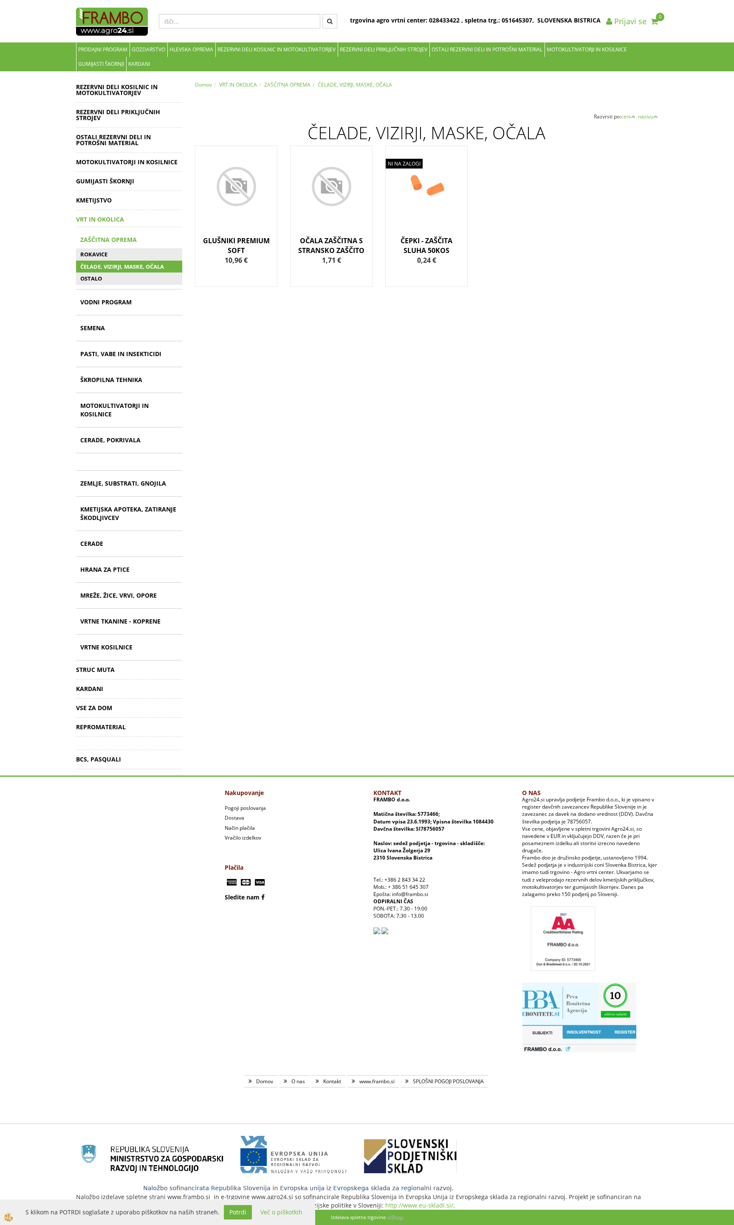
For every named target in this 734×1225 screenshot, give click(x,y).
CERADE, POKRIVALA (110, 440)
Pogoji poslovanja (245, 808)
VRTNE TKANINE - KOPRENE (120, 621)
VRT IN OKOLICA (238, 84)
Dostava (234, 817)
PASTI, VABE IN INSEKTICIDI (120, 354)
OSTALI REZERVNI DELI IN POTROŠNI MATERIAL (487, 49)
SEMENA (92, 328)
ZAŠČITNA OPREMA (108, 240)
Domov (203, 84)
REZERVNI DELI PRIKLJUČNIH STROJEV (383, 49)
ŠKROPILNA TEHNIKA (111, 380)
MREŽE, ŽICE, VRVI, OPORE (118, 595)
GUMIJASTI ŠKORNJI (101, 63)
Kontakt (332, 1081)
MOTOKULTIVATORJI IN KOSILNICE (587, 49)
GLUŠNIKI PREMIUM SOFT (236, 245)
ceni (626, 116)
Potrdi (237, 1212)
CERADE (91, 543)
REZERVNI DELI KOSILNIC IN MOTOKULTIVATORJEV (276, 49)
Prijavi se (629, 21)
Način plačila (240, 828)
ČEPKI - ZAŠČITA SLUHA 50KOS (426, 245)
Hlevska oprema (191, 49)
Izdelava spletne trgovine (358, 1217)
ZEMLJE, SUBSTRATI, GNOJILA (123, 483)
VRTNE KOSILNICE (106, 647)
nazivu (645, 116)
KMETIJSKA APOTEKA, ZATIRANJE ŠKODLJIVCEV (128, 513)
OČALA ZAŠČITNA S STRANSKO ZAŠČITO (331, 245)
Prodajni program (102, 49)
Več (236, 196)
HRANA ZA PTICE (105, 569)
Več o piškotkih (281, 1212)
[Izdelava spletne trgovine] (395, 1217)
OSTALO (91, 278)
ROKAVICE (93, 254)
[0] (654, 21)
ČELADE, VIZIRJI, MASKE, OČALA (122, 266)
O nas (298, 1081)
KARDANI (139, 63)
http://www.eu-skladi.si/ (419, 1205)
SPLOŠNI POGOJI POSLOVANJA (448, 1081)
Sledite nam (242, 897)
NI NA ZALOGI (404, 163)
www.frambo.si (377, 1081)
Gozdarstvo (148, 49)
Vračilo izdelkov (243, 837)
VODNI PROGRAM (106, 302)
